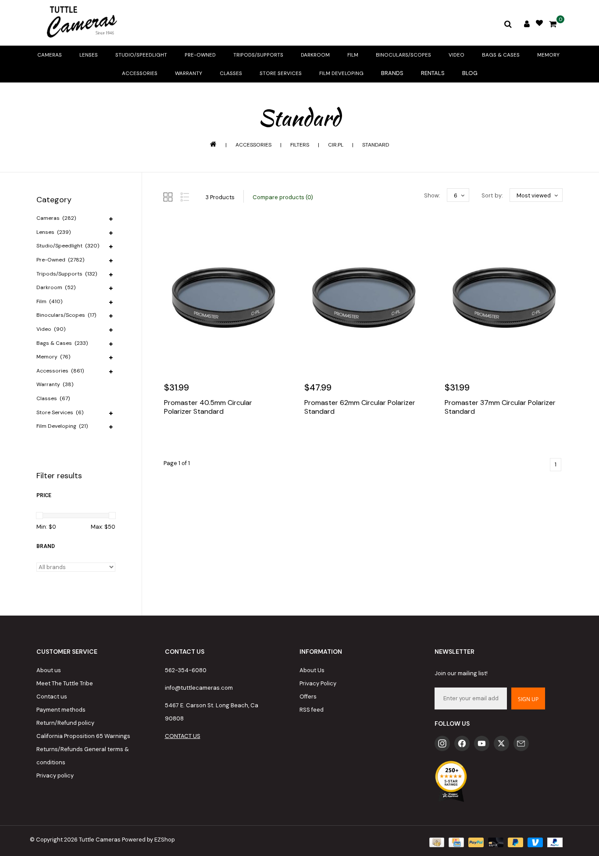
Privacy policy (55, 775)
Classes (231, 73)
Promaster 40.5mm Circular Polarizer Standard (208, 407)
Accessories (139, 73)
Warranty (188, 73)
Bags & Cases (501, 54)
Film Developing (341, 73)
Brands (392, 73)
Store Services (281, 73)
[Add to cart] (173, 438)
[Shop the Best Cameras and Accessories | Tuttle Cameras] (80, 23)
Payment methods (61, 709)
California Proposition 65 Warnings (83, 736)
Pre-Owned (200, 54)
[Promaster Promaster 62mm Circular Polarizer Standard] (363, 297)
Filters (299, 144)
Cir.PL (335, 144)
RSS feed (312, 709)
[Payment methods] (436, 841)
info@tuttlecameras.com (199, 687)
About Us (312, 670)
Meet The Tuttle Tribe (64, 683)
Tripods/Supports (258, 54)
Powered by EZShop (148, 839)
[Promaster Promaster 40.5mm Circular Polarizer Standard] (223, 297)
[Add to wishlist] (191, 438)
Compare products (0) (283, 197)
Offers (308, 696)
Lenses (88, 54)
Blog (470, 73)
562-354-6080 (186, 670)
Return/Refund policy (65, 723)
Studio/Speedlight (141, 54)
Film (352, 54)
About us (48, 670)
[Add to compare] (210, 438)
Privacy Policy (318, 683)
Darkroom (315, 54)
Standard (375, 144)
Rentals (433, 73)
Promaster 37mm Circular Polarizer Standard (500, 407)
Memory (548, 54)
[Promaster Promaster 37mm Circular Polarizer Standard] (503, 297)
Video (456, 54)
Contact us (51, 696)
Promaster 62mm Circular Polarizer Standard (359, 407)
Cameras (49, 54)
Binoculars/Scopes (403, 54)
